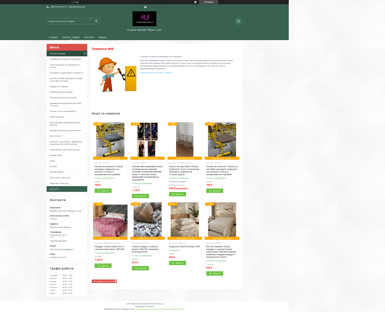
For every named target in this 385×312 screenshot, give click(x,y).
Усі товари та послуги (103, 281)
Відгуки (102, 37)
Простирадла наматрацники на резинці (65, 123)
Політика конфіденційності (173, 309)
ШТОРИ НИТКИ (56, 172)
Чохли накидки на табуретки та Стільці (65, 65)
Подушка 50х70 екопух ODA (184, 246)
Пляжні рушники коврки (61, 92)
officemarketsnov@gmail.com (63, 249)
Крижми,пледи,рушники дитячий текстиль (65, 104)
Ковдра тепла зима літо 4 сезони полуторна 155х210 (109, 248)
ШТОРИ (53, 166)
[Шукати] (96, 21)
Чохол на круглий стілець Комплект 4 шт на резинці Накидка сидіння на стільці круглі (184, 170)
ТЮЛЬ (52, 161)
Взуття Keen (55, 136)
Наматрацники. (57, 116)
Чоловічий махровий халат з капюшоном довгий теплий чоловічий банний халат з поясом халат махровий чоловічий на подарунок (147, 173)
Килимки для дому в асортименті (65, 130)
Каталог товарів (71, 37)
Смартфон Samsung (59, 183)
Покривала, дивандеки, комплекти (66, 72)
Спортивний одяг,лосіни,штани (64, 149)
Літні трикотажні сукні (60, 177)
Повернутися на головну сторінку (156, 72)
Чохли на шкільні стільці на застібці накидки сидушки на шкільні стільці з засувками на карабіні (222, 170)
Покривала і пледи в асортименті (66, 59)
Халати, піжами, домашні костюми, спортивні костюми (66, 79)
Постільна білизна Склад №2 (63, 97)
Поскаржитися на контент (147, 309)
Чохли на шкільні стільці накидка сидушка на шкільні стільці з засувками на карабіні (109, 170)
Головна (53, 37)
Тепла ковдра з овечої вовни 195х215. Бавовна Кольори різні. (145, 249)
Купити (105, 190)
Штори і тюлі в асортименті (63, 111)
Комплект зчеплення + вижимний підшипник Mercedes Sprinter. (66, 142)
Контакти (89, 37)
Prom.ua (159, 303)
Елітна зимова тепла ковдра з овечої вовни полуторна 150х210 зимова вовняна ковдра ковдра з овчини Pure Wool (221, 251)
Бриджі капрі (56, 155)
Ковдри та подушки (59, 86)
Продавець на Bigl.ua (144, 306)
